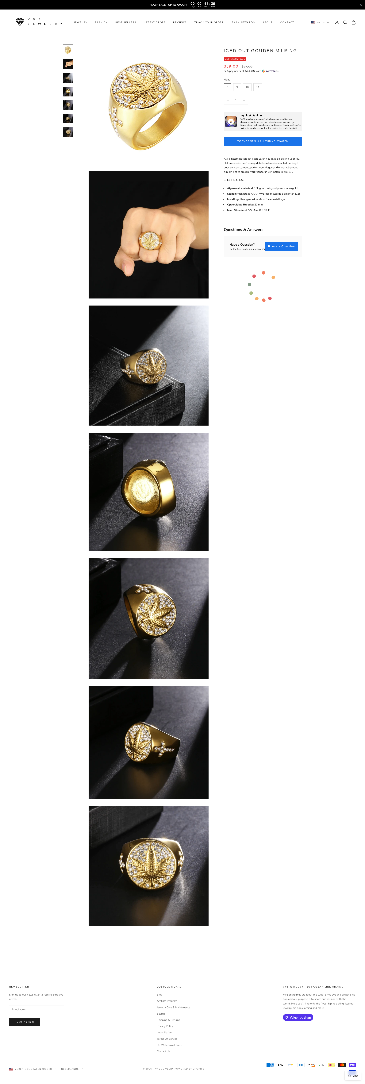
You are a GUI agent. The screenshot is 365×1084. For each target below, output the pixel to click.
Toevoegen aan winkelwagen (263, 141)
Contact (287, 22)
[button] (263, 71)
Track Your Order (209, 22)
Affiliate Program (167, 1001)
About (268, 22)
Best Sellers (125, 22)
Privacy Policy (165, 1026)
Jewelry (80, 22)
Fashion (101, 22)
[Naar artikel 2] (68, 64)
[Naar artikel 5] (68, 105)
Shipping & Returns (168, 1020)
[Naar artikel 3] (68, 78)
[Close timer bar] (361, 4)
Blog (159, 994)
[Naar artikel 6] (68, 119)
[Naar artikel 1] (68, 50)
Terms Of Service (167, 1039)
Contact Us (163, 1051)
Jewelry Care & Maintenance (173, 1007)
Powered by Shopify (190, 1068)
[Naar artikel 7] (68, 132)
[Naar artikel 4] (68, 91)
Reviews (180, 22)
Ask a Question (283, 246)
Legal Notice (164, 1032)
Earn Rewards (243, 22)
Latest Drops (155, 22)
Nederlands (70, 1069)
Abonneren (24, 1022)
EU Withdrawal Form (169, 1045)
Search (161, 1014)
